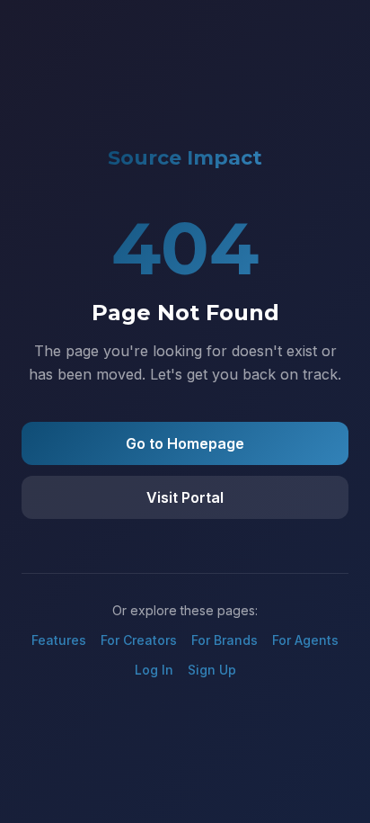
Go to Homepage (185, 443)
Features (58, 640)
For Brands (224, 640)
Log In (154, 669)
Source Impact (185, 158)
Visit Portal (185, 497)
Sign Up (212, 669)
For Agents (305, 640)
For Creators (139, 640)
